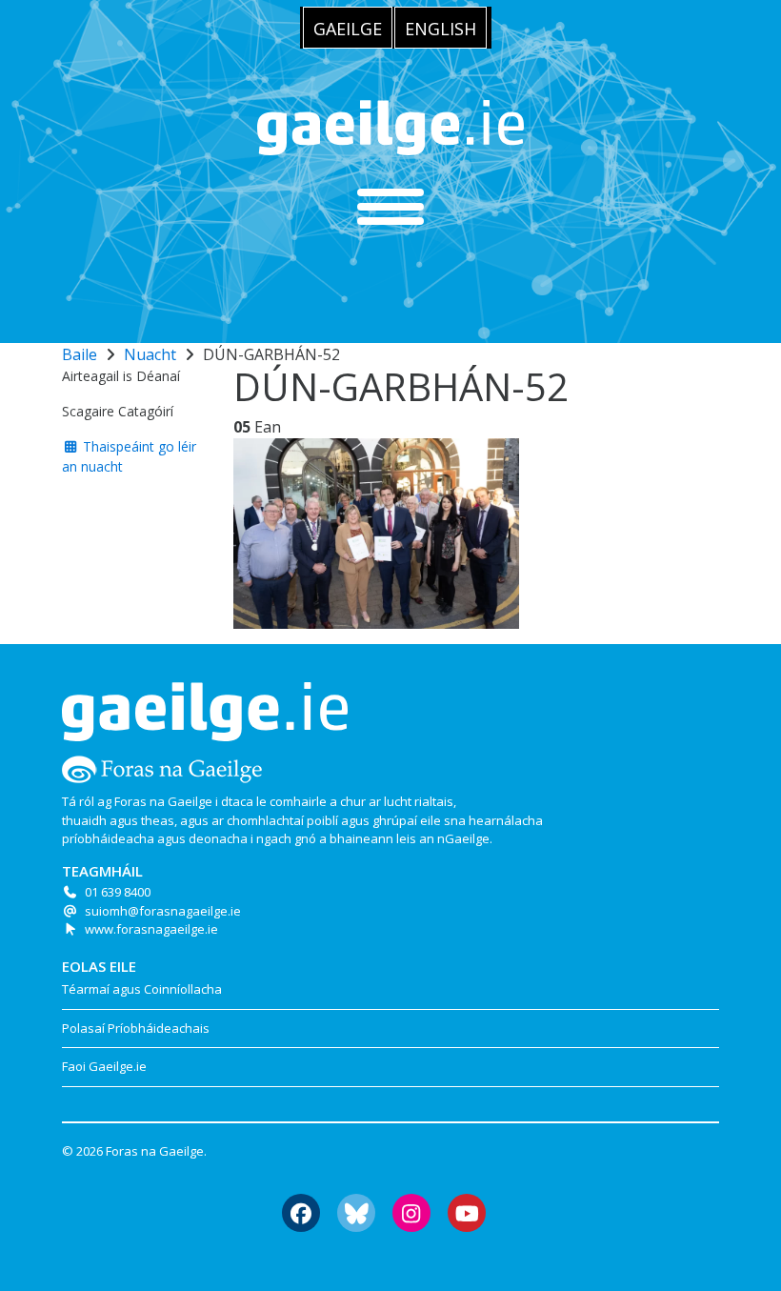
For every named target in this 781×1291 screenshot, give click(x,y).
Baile (79, 354)
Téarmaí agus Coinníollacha (142, 989)
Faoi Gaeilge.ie (104, 1066)
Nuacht (150, 354)
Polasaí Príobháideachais (136, 1028)
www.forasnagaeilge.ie (151, 929)
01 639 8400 (117, 891)
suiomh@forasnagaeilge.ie (163, 910)
